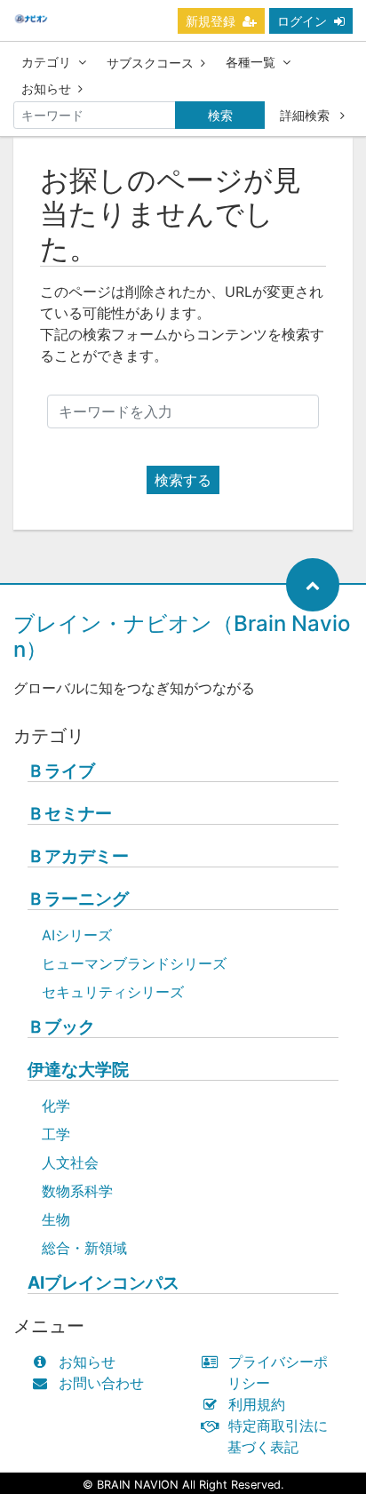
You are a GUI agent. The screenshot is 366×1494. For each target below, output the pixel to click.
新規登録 (210, 20)
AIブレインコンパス (103, 1283)
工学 (56, 1134)
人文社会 (70, 1162)
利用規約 (256, 1404)
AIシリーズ (77, 935)
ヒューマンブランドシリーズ (134, 963)
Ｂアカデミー (78, 856)
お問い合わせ (101, 1383)
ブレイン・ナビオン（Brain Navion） (181, 636)
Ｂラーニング (78, 899)
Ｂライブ (61, 771)
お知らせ (46, 88)
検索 (220, 115)
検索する (183, 480)
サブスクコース (150, 62)
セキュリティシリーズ (113, 992)
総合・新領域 (84, 1248)
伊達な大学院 (78, 1069)
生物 (56, 1219)
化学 (56, 1106)
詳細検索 (306, 115)
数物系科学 (77, 1191)
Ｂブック (61, 1027)
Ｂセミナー (70, 813)
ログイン (302, 20)
